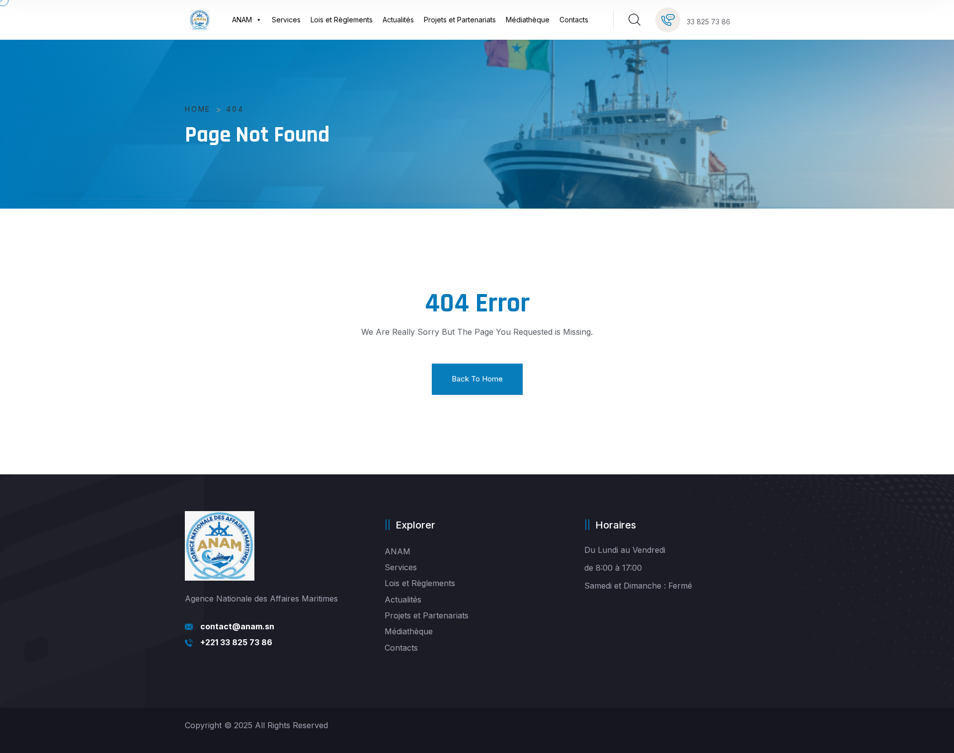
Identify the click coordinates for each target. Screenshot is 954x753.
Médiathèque (528, 19)
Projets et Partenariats (460, 19)
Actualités (398, 19)
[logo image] (200, 20)
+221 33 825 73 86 (236, 642)
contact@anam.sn (237, 626)
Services (286, 19)
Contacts (573, 19)
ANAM (242, 19)
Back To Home (477, 378)
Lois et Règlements (342, 19)
